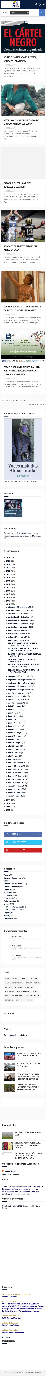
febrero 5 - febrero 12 (17, 783)
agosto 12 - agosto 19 (17, 699)
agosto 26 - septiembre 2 (18, 693)
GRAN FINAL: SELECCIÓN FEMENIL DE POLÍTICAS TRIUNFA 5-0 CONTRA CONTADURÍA (29, 1155)
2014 (8, 598)
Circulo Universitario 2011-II (13, 1206)
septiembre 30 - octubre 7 (18, 676)
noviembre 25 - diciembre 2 (19, 617)
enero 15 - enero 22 (16, 793)
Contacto (6, 1337)
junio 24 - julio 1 (14, 716)
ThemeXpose (18, 1373)
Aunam (7, 875)
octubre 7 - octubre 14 (17, 640)
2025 (8, 561)
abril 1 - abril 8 (14, 756)
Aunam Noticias (11, 1171)
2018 (8, 584)
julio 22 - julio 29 (14, 709)
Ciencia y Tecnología (12, 878)
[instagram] (39, 4)
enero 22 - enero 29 (16, 789)
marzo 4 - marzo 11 (16, 769)
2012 (8, 604)
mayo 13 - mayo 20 (15, 736)
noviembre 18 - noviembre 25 (20, 620)
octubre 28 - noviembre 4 (18, 630)
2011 (8, 800)
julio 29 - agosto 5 (15, 706)
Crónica (7, 881)
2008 (8, 810)
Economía (8, 892)
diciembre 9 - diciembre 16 (19, 610)
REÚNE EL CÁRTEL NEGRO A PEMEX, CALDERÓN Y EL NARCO (22, 644)
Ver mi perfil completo (10, 1174)
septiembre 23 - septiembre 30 (20, 680)
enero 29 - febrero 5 (16, 786)
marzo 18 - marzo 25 (16, 763)
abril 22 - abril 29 (15, 746)
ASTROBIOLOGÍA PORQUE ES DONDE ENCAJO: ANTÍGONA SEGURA (23, 650)
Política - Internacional (13, 907)
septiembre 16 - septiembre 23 (20, 683)
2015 (8, 594)
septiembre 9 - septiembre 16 (20, 686)
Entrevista (8, 895)
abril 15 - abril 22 (15, 749)
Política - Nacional (12, 910)
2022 (8, 571)
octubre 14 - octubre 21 (17, 637)
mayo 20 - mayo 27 (15, 733)
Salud (6, 916)
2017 (8, 588)
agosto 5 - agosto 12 (16, 703)
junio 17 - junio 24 (15, 719)
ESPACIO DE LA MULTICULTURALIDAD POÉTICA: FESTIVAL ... (23, 671)
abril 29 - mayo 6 (15, 743)
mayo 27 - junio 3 (15, 729)
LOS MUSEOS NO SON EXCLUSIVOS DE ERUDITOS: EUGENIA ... (23, 666)
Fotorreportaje (10, 901)
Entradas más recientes (13, 400)
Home (5, 13)
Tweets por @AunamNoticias (15, 1035)
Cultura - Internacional (13, 884)
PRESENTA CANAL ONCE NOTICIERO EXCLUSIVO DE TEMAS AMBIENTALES (28, 1087)
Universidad (9, 918)
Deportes (8, 889)
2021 (8, 574)
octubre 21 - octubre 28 (17, 634)
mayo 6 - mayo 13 (15, 739)
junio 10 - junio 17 (15, 723)
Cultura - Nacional (11, 887)
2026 (8, 558)
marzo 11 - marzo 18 (16, 766)
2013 (8, 601)
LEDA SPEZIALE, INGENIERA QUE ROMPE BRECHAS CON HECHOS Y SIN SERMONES (28, 1076)
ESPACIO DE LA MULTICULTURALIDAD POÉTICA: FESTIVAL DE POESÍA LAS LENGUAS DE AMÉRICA (21, 371)
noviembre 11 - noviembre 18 (20, 624)
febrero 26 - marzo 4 (16, 773)
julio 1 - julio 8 (14, 713)
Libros (7, 904)
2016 (8, 591)
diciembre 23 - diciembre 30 (19, 607)
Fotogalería (9, 898)
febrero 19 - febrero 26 (17, 776)
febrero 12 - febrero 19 (17, 779)
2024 (8, 564)
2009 (8, 807)
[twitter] (43, 4)
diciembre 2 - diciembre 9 (18, 614)
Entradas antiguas (35, 404)
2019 (8, 581)
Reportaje (8, 913)
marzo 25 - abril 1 (15, 759)
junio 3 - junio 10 (14, 726)
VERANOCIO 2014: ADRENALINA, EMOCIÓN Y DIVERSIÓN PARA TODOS (28, 1145)
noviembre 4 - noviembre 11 (19, 627)
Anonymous (16, 937)
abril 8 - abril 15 (14, 753)
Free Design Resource (33, 1373)
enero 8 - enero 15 (15, 796)
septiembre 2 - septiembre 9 (19, 690)
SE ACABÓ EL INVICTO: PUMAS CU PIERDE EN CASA (22, 660)
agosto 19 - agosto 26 (17, 696)
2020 (8, 578)
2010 (8, 803)
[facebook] (36, 4)
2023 (8, 568)
